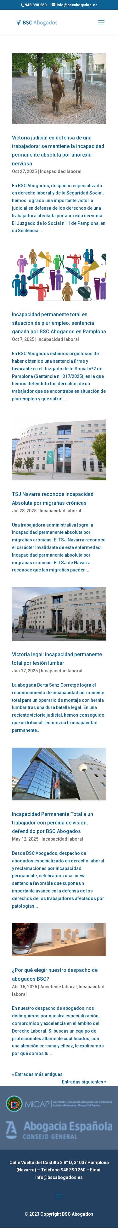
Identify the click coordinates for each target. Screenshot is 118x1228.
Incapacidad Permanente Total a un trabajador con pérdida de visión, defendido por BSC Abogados (52, 822)
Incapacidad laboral (60, 171)
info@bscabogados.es (59, 1177)
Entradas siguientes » (84, 1081)
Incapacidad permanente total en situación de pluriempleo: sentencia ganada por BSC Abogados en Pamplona (59, 323)
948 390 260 (73, 1169)
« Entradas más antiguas (37, 1074)
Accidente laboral (58, 986)
